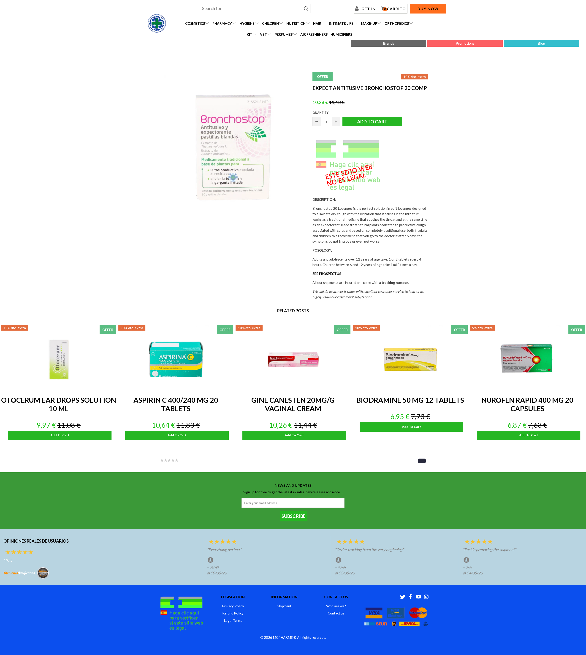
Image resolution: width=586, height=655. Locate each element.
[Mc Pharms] (156, 23)
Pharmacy (222, 23)
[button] (422, 461)
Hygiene (247, 23)
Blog (541, 43)
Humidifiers (341, 34)
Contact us (336, 613)
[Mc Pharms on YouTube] (418, 597)
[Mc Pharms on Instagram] (426, 597)
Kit (249, 34)
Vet (263, 34)
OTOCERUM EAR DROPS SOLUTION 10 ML (58, 359)
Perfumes (284, 34)
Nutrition (296, 23)
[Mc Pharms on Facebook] (410, 597)
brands (388, 43)
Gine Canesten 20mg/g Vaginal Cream (293, 359)
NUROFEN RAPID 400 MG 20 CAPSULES (527, 359)
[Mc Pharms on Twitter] (402, 597)
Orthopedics (397, 23)
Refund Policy (233, 613)
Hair (317, 23)
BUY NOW (428, 8)
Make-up (369, 23)
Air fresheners (314, 34)
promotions (465, 43)
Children (270, 23)
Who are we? (336, 606)
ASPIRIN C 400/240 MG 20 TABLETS (175, 359)
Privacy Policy (233, 606)
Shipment (284, 606)
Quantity (320, 112)
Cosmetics (195, 23)
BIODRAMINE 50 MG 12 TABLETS (410, 359)
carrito (395, 8)
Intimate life (341, 23)
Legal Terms (233, 620)
